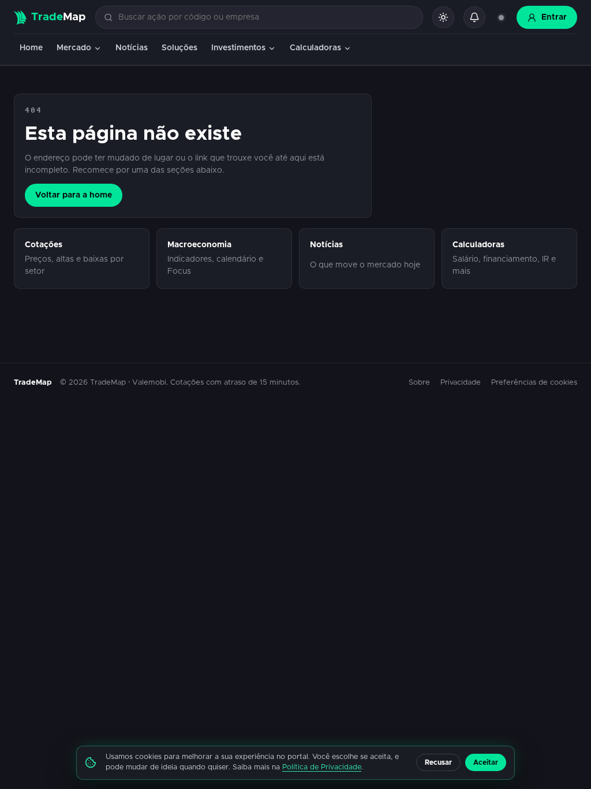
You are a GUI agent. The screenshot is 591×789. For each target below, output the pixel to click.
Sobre (419, 382)
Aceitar (485, 762)
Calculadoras (315, 48)
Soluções (179, 48)
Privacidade (460, 382)
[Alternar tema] (443, 17)
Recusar (438, 762)
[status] (501, 17)
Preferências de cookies (534, 382)
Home (31, 48)
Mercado (74, 48)
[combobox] (265, 17)
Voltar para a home (73, 195)
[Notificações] (474, 17)
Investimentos (238, 48)
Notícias (131, 48)
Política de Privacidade (321, 767)
